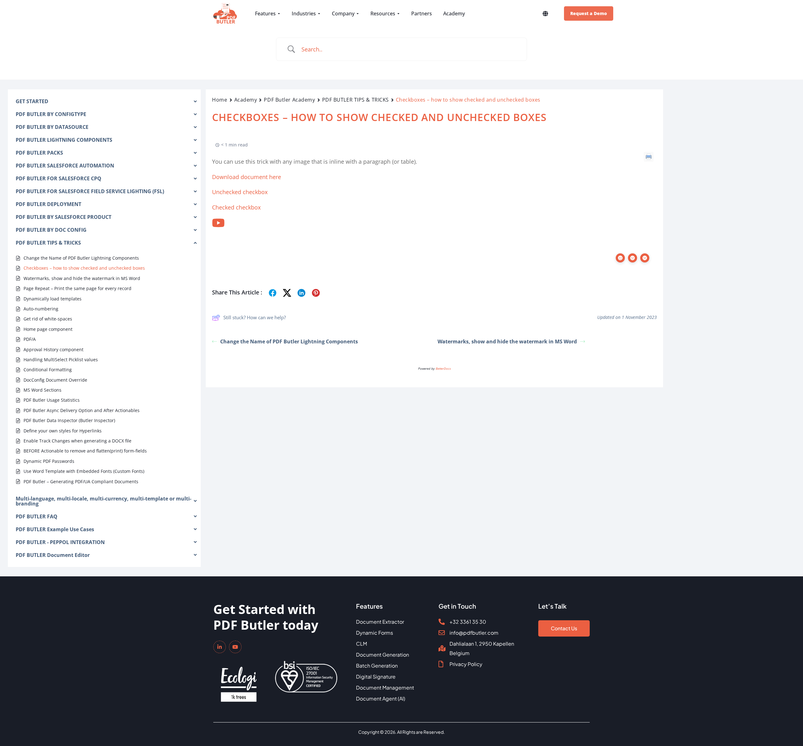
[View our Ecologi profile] (238, 680)
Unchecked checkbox (240, 192)
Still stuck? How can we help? (254, 317)
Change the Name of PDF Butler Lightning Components (289, 341)
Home (219, 99)
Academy (245, 99)
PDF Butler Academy (289, 99)
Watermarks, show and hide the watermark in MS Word (507, 341)
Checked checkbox (236, 207)
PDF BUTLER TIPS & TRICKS (355, 99)
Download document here (246, 177)
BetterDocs (443, 368)
